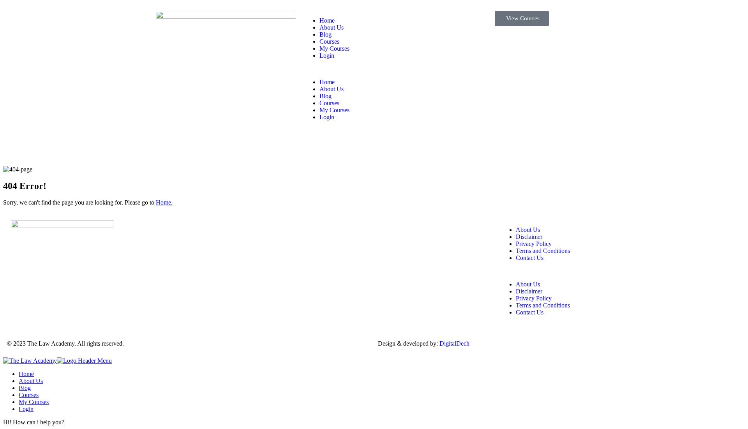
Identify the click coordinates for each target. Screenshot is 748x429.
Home (327, 20)
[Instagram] (286, 230)
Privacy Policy (534, 243)
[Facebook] (265, 230)
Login (326, 55)
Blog (325, 34)
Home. (164, 202)
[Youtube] (307, 230)
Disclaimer (529, 236)
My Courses (334, 48)
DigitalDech (454, 343)
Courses (329, 41)
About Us (331, 27)
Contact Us (529, 257)
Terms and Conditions (543, 250)
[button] (374, 68)
